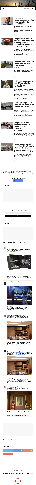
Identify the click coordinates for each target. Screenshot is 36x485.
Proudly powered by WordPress (13, 475)
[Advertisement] (18, 195)
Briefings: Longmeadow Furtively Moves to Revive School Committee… (24, 105)
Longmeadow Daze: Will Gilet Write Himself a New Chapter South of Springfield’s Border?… (24, 41)
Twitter (5, 450)
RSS (24, 450)
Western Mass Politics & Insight (18, 3)
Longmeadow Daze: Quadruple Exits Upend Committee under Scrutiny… (23, 125)
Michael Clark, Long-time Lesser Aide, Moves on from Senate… (24, 63)
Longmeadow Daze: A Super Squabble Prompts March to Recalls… (24, 146)
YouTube (5, 453)
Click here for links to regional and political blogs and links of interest (14, 442)
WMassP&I (18, 471)
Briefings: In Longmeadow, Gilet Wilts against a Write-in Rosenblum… (24, 21)
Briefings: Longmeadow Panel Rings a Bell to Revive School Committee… (23, 84)
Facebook (15, 450)
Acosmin (25, 475)
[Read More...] (15, 34)
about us (7, 175)
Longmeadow (24, 98)
